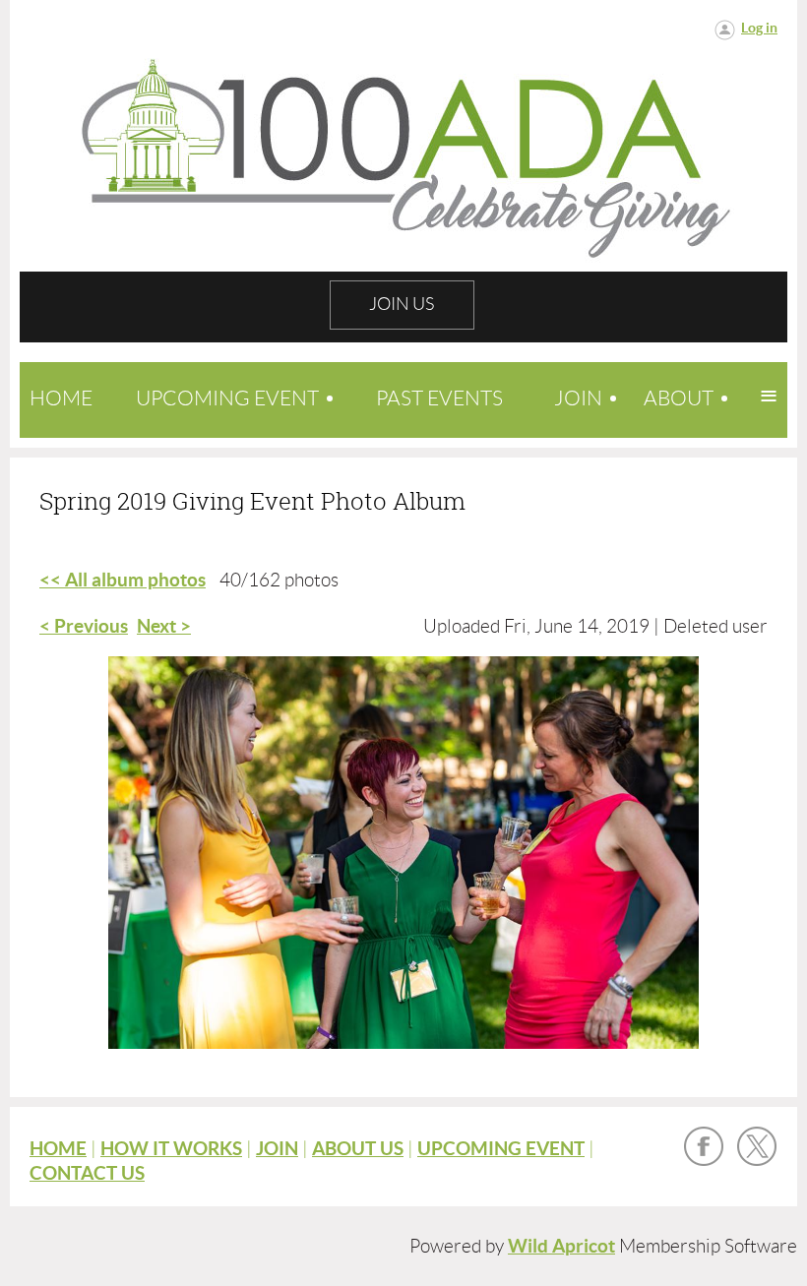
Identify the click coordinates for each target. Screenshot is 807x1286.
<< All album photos (122, 580)
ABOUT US (358, 1148)
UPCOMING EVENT (501, 1148)
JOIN (277, 1148)
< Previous (83, 626)
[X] (756, 1146)
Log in (759, 27)
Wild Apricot (561, 1246)
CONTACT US (87, 1173)
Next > (164, 626)
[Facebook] (703, 1146)
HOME (58, 1148)
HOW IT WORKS (171, 1148)
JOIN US (401, 304)
